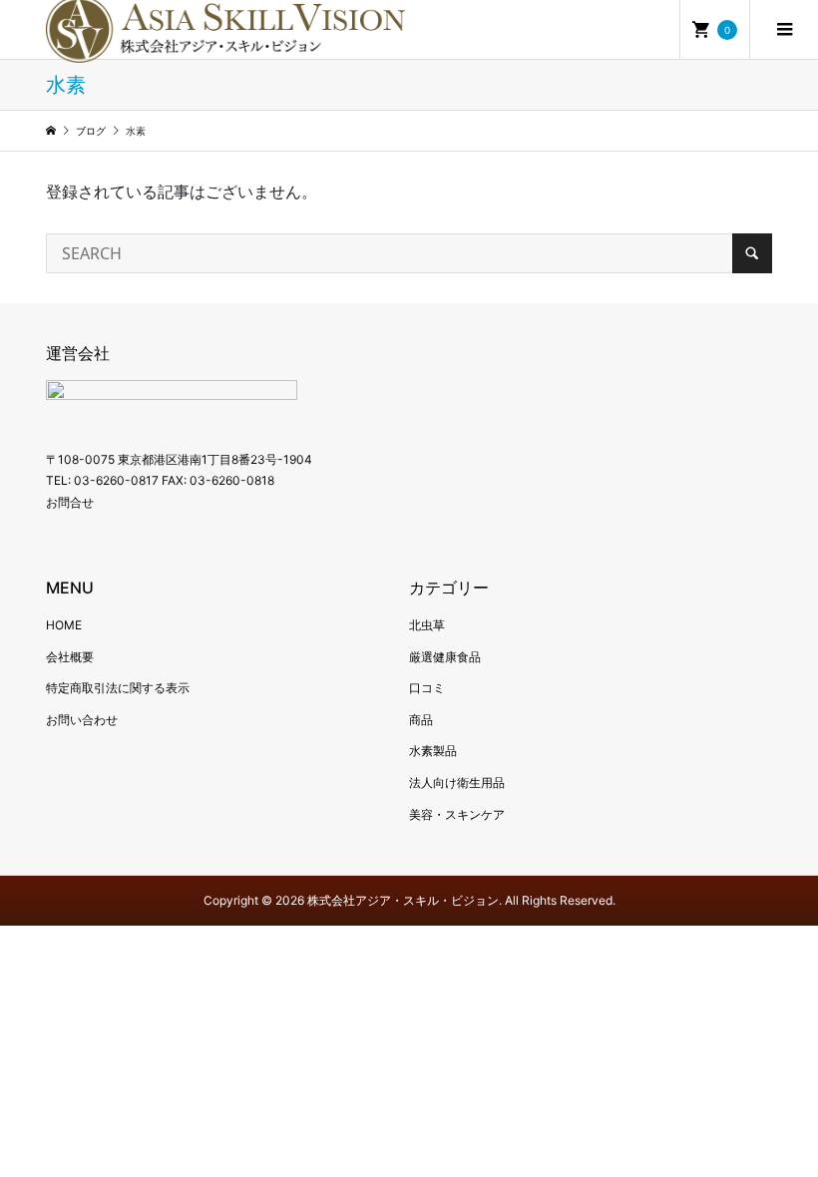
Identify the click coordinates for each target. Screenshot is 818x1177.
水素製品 (433, 750)
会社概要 (70, 656)
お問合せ (70, 502)
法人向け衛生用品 (457, 782)
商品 (421, 719)
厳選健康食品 (445, 656)
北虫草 (427, 624)
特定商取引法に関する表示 (118, 687)
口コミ (427, 687)
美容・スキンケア (457, 814)
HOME (64, 624)
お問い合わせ (82, 719)
